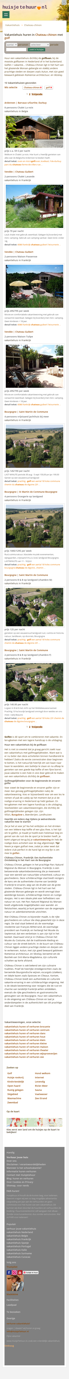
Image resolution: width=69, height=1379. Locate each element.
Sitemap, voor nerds (18, 1185)
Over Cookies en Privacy (20, 1182)
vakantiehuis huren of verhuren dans (24, 1033)
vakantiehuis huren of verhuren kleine (25, 1043)
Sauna (38, 1089)
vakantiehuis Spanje (18, 1242)
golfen (16, 853)
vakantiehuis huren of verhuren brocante (27, 1026)
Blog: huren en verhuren (20, 1178)
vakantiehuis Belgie (17, 1235)
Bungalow (17, 814)
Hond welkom (42, 1073)
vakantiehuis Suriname (19, 1253)
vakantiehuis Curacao (18, 1256)
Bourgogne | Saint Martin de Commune (26, 411)
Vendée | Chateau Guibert (18, 171)
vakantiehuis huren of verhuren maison (26, 1046)
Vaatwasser (41, 1094)
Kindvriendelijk (15, 1081)
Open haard (13, 1085)
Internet (39, 1077)
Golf (9, 1073)
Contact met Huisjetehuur (21, 1174)
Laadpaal (12, 1304)
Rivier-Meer (41, 1085)
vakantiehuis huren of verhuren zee (24, 1056)
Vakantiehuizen (5, 14)
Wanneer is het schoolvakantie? (24, 1167)
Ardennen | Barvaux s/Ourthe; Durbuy (25, 102)
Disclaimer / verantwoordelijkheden (26, 1164)
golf (7, 38)
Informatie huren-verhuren (21, 1171)
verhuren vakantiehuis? (18, 1323)
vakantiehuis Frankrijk (19, 1239)
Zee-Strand (41, 1098)
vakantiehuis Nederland (20, 1232)
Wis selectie (10, 87)
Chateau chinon (46, 35)
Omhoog (9, 1345)
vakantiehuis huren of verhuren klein (24, 1040)
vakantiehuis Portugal (19, 1246)
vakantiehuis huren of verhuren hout (24, 1036)
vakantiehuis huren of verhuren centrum (26, 1029)
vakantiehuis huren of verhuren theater (26, 1050)
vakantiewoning (42, 839)
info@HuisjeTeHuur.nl (18, 1331)
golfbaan (45, 776)
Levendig (40, 1081)
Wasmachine (14, 1098)
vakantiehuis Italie (17, 1249)
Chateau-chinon (33, 25)
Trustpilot (12, 1266)
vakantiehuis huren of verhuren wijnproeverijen (30, 1053)
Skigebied (12, 1094)
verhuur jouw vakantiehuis (21, 1228)
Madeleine (12, 1294)
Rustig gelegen (15, 1089)
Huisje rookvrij (15, 1077)
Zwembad (12, 1102)
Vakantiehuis (12, 25)
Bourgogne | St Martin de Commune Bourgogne (30, 491)
